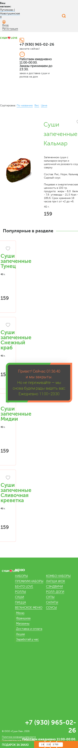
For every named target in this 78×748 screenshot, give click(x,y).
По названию (25, 105)
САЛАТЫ (52, 602)
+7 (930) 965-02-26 (37, 44)
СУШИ (19, 597)
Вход (5, 25)
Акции (20, 634)
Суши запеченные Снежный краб (16, 340)
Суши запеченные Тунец (16, 261)
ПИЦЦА (20, 602)
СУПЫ (50, 597)
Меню (20, 613)
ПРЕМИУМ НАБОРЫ (29, 581)
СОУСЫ (51, 607)
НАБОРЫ (21, 576)
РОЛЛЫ (20, 592)
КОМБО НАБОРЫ (58, 576)
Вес (36, 105)
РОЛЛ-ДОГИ (55, 592)
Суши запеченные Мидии (16, 414)
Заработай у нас (27, 639)
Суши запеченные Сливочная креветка (16, 492)
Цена (44, 105)
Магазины (23, 623)
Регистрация (10, 28)
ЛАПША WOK (55, 581)
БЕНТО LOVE (24, 586)
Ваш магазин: (5, 5)
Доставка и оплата (29, 629)
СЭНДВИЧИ (54, 586)
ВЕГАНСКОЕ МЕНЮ (28, 607)
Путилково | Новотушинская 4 (10, 13)
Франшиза (23, 618)
